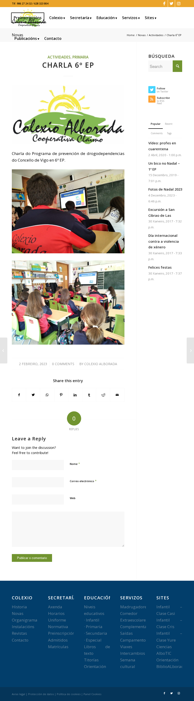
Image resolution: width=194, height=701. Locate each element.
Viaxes (126, 646)
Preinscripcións (62, 633)
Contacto (20, 640)
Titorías (91, 660)
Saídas (126, 633)
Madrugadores (134, 606)
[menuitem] (29, 17)
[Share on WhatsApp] (47, 395)
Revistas (19, 633)
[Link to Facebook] (164, 3)
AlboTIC (163, 653)
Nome (75, 464)
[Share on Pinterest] (61, 395)
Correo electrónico (83, 481)
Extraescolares (134, 620)
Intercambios (132, 653)
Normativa (58, 626)
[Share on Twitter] (33, 395)
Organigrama (24, 620)
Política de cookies (68, 694)
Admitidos (58, 640)
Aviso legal (18, 694)
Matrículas (58, 646)
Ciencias (164, 646)
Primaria (80, 57)
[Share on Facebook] (19, 395)
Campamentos (134, 640)
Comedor (128, 613)
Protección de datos (41, 694)
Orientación (95, 666)
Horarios (56, 613)
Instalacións (23, 626)
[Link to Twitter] (171, 3)
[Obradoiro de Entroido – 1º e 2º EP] (190, 350)
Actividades (59, 57)
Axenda (55, 606)
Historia (19, 606)
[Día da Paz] (3, 350)
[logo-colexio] (68, 115)
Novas (17, 613)
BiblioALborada (171, 666)
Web (72, 498)
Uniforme (57, 620)
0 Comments (63, 364)
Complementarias (137, 626)
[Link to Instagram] (178, 3)
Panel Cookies (92, 694)
